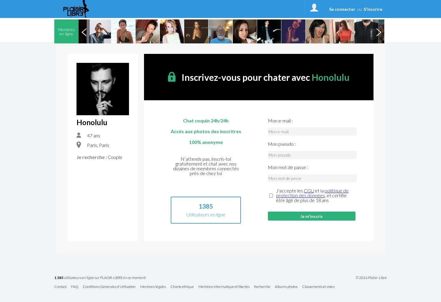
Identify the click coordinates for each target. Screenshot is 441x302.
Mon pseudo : (282, 144)
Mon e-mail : (280, 120)
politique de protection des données (312, 193)
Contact (60, 287)
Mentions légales (153, 287)
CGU (309, 190)
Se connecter (342, 9)
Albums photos (286, 287)
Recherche (262, 287)
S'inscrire (373, 9)
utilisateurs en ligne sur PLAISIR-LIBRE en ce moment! (100, 278)
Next (378, 31)
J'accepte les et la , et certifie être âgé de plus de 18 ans (312, 195)
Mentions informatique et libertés (224, 287)
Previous (84, 31)
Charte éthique (182, 287)
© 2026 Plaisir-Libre (371, 278)
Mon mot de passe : (288, 167)
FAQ (74, 287)
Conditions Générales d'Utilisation (109, 287)
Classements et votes (318, 287)
